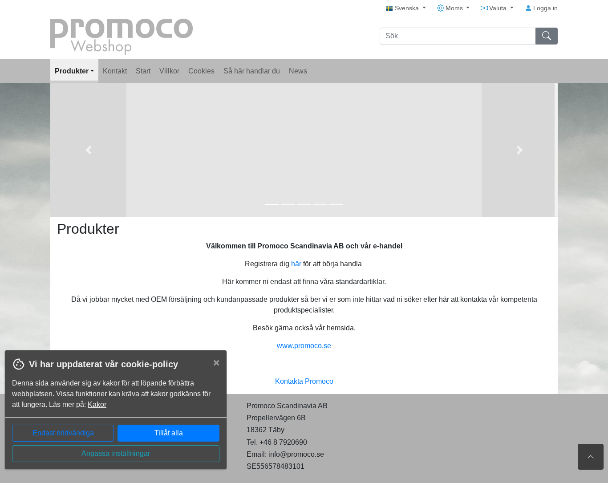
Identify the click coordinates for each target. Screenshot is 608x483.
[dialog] (113, 416)
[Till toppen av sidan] (591, 457)
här (296, 264)
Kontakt (115, 71)
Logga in (544, 8)
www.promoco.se (304, 345)
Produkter (72, 71)
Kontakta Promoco (304, 381)
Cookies (201, 71)
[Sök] (546, 36)
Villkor (169, 71)
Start (143, 71)
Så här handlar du (251, 71)
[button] (88, 150)
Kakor (97, 404)
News (298, 71)
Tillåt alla (168, 433)
